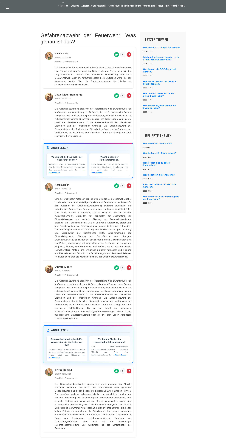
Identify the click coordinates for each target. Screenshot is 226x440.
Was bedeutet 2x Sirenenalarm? (160, 153)
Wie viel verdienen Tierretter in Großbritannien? (159, 82)
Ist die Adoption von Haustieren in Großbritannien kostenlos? (161, 58)
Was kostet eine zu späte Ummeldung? (156, 164)
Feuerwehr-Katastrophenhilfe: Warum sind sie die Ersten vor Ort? (67, 342)
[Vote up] (116, 54)
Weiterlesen (120, 355)
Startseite (63, 5)
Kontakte (75, 5)
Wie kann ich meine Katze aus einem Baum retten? (158, 94)
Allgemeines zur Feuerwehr (93, 5)
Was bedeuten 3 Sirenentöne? (159, 175)
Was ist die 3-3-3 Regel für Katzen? (161, 47)
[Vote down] (129, 54)
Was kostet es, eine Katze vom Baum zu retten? (159, 106)
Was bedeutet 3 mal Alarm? (157, 143)
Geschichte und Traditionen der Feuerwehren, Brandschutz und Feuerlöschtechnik (146, 5)
